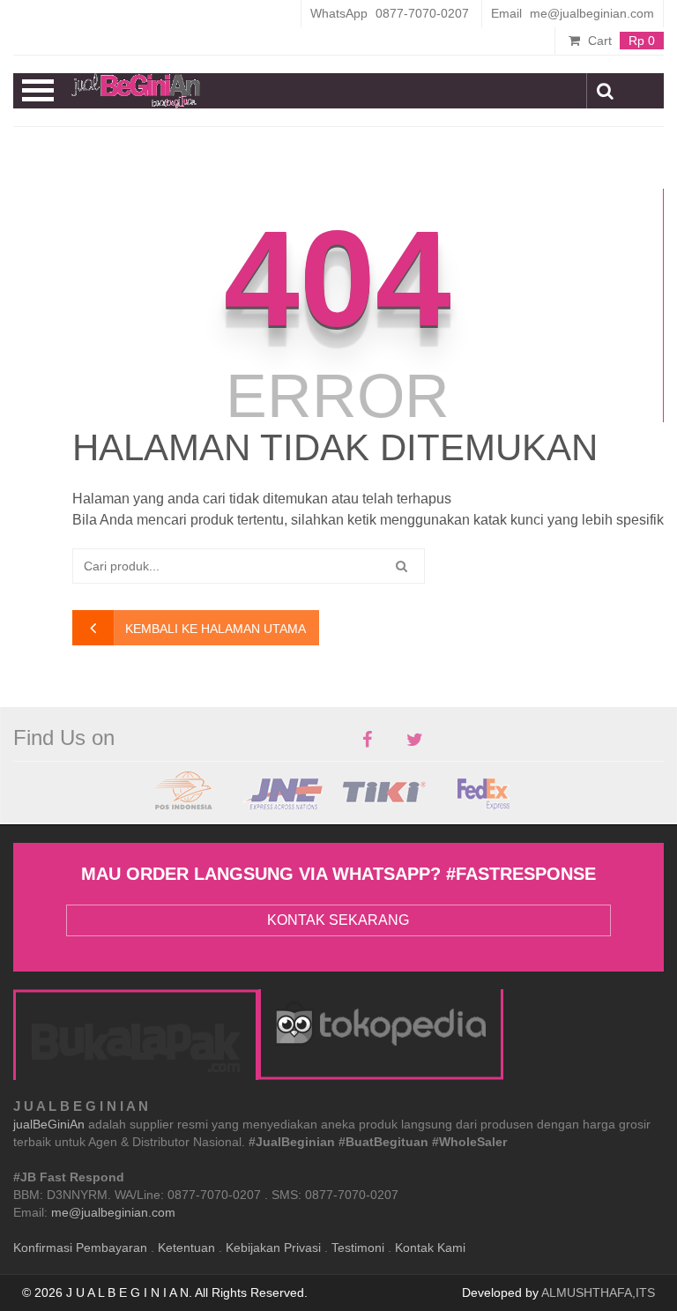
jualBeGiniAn (49, 1124)
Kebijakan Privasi (273, 1247)
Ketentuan (186, 1247)
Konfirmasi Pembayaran (80, 1247)
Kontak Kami (430, 1247)
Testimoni (357, 1247)
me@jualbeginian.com (113, 1212)
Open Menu (38, 90)
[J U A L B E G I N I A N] (135, 90)
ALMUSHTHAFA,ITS (598, 1292)
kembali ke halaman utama (215, 629)
